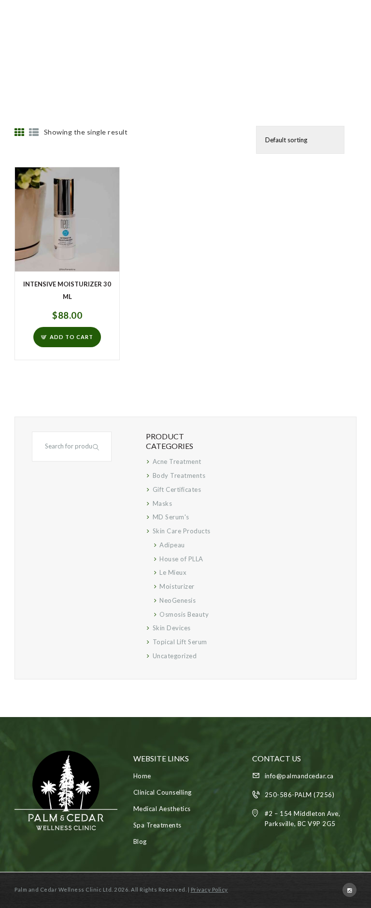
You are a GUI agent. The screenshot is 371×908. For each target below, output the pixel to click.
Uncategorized (175, 656)
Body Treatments (179, 475)
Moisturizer (177, 586)
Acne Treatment (177, 461)
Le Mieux (172, 572)
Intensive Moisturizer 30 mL (67, 290)
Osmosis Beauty (184, 614)
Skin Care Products (182, 531)
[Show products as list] (34, 132)
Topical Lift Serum (180, 642)
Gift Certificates (177, 489)
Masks (162, 503)
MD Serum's (171, 517)
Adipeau (172, 545)
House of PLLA (181, 559)
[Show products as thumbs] (19, 132)
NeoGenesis (177, 600)
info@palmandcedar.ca (299, 776)
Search (97, 447)
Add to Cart (71, 337)
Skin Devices (172, 628)
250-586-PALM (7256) (300, 795)
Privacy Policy (209, 889)
